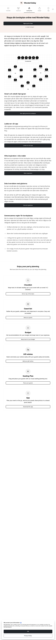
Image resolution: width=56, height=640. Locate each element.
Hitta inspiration (28, 173)
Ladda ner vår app (28, 145)
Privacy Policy (28, 635)
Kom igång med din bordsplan (28, 113)
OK (28, 631)
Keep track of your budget (28, 339)
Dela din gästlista (28, 205)
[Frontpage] (28, 3)
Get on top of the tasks (28, 293)
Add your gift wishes (28, 361)
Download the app (28, 406)
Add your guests (28, 317)
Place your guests (28, 383)
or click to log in (30, 27)
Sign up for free (28, 23)
